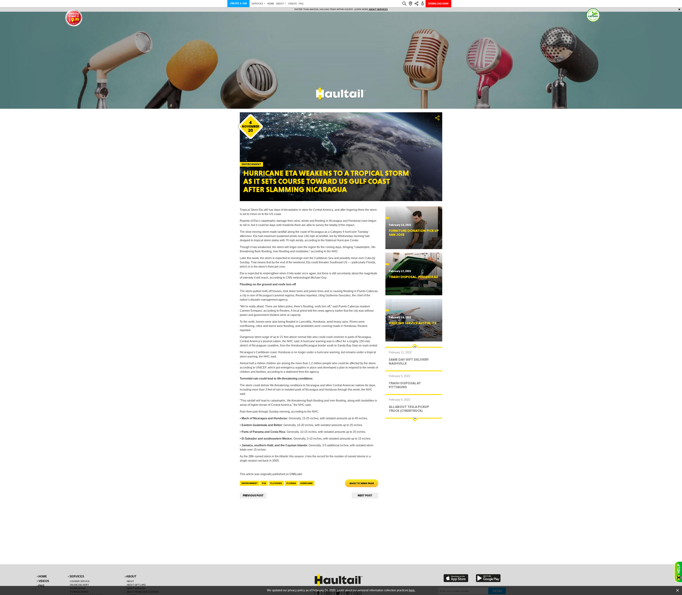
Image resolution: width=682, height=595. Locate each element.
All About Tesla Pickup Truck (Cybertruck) (409, 409)
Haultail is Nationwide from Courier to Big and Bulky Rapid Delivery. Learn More (341, 9)
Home (270, 3)
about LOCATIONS (390, 9)
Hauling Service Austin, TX (412, 323)
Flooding (276, 483)
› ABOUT (130, 576)
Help (678, 572)
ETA (264, 483)
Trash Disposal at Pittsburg (405, 385)
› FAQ (40, 585)
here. (412, 590)
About (280, 3)
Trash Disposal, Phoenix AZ (413, 277)
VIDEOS (292, 3)
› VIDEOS (43, 581)
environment (250, 483)
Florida (291, 483)
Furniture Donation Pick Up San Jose (414, 232)
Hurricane (306, 483)
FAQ (301, 3)
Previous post (253, 495)
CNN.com (295, 474)
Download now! (438, 3)
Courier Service (80, 581)
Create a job (238, 3)
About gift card (136, 585)
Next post (365, 495)
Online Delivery (79, 585)
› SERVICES (76, 576)
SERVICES (257, 3)
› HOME (42, 576)
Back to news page (362, 483)
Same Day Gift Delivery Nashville (409, 361)
